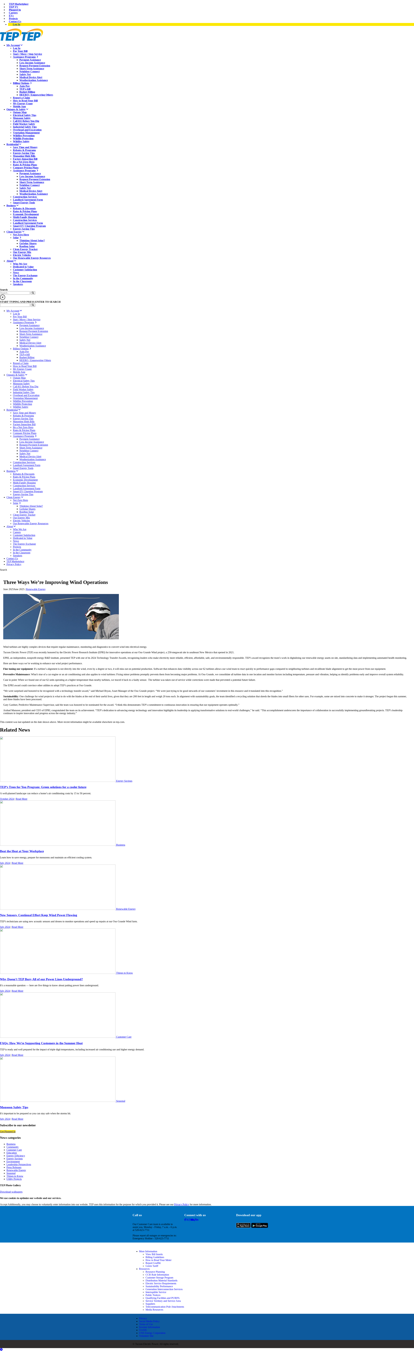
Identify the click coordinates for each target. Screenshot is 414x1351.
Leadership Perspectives (18, 1164)
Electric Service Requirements (161, 1283)
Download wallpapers (11, 1191)
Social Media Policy (149, 1321)
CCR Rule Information (157, 1274)
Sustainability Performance (159, 1286)
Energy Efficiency (15, 1155)
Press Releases (13, 1167)
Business (120, 844)
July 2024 (5, 863)
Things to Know (124, 973)
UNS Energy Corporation (152, 1333)
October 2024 (7, 798)
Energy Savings (124, 781)
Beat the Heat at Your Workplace (22, 851)
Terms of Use (146, 1324)
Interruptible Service (156, 1292)
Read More (21, 798)
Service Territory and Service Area (163, 1301)
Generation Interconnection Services (164, 1289)
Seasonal (120, 1101)
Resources (144, 1268)
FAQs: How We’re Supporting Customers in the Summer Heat (41, 1043)
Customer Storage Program (159, 1277)
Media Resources (154, 1309)
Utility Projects (14, 1179)
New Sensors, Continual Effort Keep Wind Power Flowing (38, 915)
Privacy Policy (181, 1204)
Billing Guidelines (155, 1257)
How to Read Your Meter (158, 1260)
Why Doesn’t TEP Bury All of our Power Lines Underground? (41, 979)
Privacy (143, 1318)
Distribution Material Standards (161, 1280)
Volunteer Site (146, 1335)
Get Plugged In (8, 1131)
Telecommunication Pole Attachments (165, 1306)
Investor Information (149, 1327)
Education (11, 1152)
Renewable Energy (36, 589)
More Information (148, 1251)
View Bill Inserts (154, 1254)
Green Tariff (152, 1266)
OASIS (143, 1330)
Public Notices (153, 1295)
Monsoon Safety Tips (14, 1107)
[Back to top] (1, 1349)
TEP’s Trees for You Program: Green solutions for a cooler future (43, 787)
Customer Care (123, 1036)
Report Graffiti (153, 1263)
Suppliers (150, 1303)
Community (12, 1147)
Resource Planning (155, 1271)
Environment (13, 1161)
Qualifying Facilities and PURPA (163, 1298)
